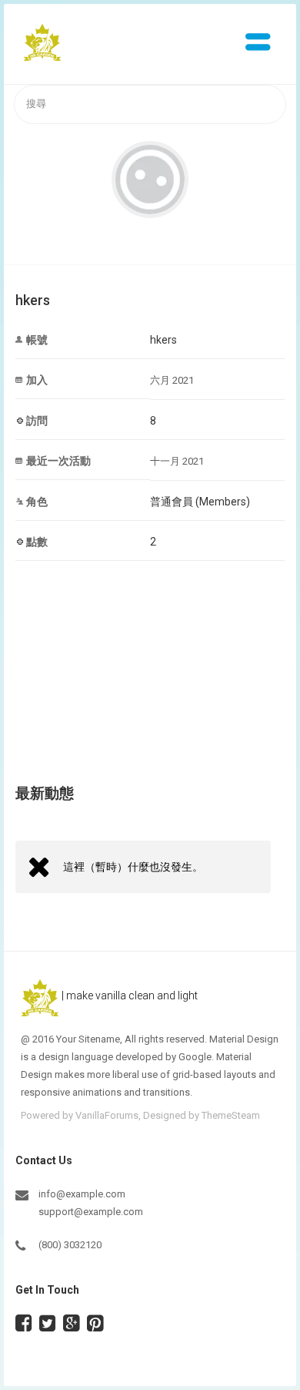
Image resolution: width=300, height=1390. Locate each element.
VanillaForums (106, 1115)
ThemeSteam (231, 1115)
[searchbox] (150, 104)
